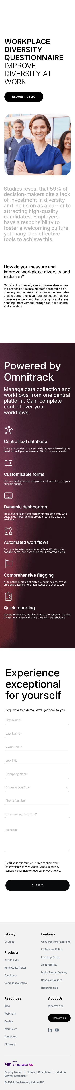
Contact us (59, 1017)
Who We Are (55, 1005)
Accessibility (49, 964)
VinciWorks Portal (15, 967)
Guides (8, 1021)
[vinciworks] (50, 1030)
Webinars (10, 1013)
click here (23, 870)
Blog (7, 1005)
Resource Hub (49, 987)
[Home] (25, 7)
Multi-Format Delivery (54, 972)
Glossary (9, 1044)
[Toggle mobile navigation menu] (65, 7)
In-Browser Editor (51, 949)
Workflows (10, 1028)
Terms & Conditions (39, 1072)
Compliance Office (15, 982)
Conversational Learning (56, 941)
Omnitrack (10, 975)
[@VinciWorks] (57, 1030)
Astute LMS (11, 959)
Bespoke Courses (51, 979)
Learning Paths (50, 957)
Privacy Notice (13, 1072)
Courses (9, 941)
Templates (10, 1036)
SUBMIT (37, 885)
